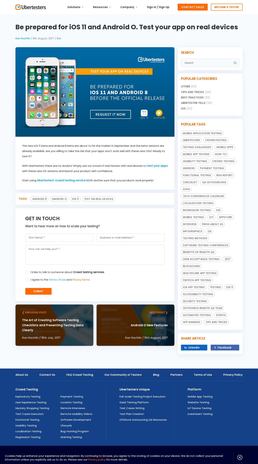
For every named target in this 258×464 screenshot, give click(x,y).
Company (127, 7)
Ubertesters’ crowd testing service (61, 180)
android (189, 168)
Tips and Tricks (196, 92)
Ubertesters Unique (135, 389)
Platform (194, 389)
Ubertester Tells (196, 103)
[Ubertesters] (30, 7)
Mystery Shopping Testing (32, 408)
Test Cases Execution (29, 414)
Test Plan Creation (132, 414)
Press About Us (212, 224)
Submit (39, 291)
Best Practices (195, 97)
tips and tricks (216, 322)
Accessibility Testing (198, 294)
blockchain (191, 266)
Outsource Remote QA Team (202, 308)
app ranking (191, 322)
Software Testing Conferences (205, 245)
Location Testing (71, 402)
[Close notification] (237, 457)
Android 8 (39, 199)
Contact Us (47, 375)
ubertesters (191, 140)
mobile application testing (202, 133)
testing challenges (197, 147)
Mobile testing (193, 217)
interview (190, 224)
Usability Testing (26, 425)
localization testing (198, 203)
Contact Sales (192, 7)
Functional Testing (197, 175)
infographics (192, 231)
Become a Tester (226, 7)
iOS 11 (75, 199)
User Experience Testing (30, 402)
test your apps (157, 166)
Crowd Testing (26, 389)
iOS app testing (194, 287)
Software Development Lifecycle (76, 422)
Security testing (195, 301)
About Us (21, 375)
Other (189, 86)
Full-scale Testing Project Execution (143, 396)
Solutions (73, 7)
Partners (176, 375)
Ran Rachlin (22, 38)
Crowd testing (223, 161)
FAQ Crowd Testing (79, 375)
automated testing (197, 315)
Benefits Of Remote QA (198, 252)
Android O (59, 199)
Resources (100, 7)
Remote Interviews (73, 408)
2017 (227, 259)
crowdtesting (216, 140)
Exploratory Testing (27, 396)
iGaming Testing (71, 437)
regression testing (197, 210)
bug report (224, 175)
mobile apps (225, 147)
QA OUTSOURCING (214, 182)
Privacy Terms (81, 279)
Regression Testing (27, 437)
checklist (190, 182)
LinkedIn (194, 347)
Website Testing (198, 402)
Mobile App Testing (200, 396)
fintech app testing (197, 280)
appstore (225, 217)
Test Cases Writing (132, 408)
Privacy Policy (233, 375)
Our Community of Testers (123, 375)
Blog (156, 375)
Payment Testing (212, 168)
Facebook (224, 347)
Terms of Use (57, 279)
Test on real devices (98, 199)
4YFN (186, 189)
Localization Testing (28, 431)
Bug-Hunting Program (75, 431)
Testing (215, 287)
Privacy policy (96, 459)
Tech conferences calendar (203, 196)
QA (209, 231)
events (221, 315)
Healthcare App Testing (200, 273)
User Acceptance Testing (201, 259)
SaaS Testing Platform (134, 402)
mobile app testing (196, 154)
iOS (59, 38)
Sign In (151, 7)
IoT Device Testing (199, 408)
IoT (211, 217)
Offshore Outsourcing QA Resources (143, 420)
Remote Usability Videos (76, 414)
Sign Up (164, 7)
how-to (220, 154)
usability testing (195, 161)
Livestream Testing (200, 414)
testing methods (195, 238)
